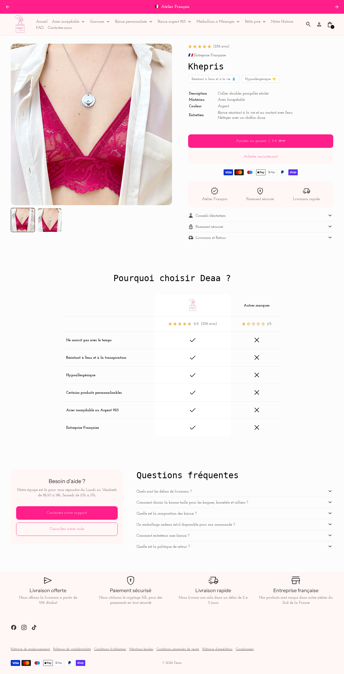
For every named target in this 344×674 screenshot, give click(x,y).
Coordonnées (245, 649)
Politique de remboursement (30, 649)
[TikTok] (34, 627)
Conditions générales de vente (177, 649)
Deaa (178, 663)
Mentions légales (141, 649)
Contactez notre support (67, 513)
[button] (23, 220)
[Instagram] (24, 627)
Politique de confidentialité (72, 649)
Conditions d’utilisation (110, 649)
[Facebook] (14, 627)
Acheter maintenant (261, 157)
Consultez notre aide (67, 529)
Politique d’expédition (217, 649)
